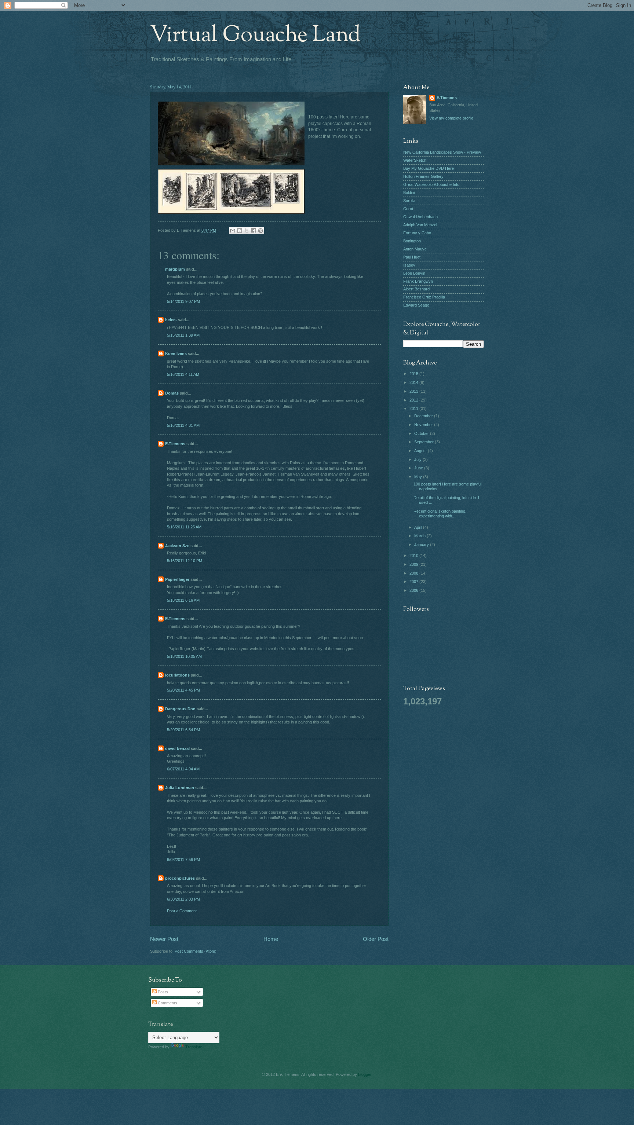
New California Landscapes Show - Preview (442, 152)
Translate (193, 1047)
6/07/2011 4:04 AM (183, 769)
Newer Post (164, 939)
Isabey (409, 265)
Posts (162, 992)
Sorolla (409, 200)
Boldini (409, 192)
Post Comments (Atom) (195, 951)
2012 (414, 400)
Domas (172, 393)
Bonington (412, 241)
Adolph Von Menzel (420, 225)
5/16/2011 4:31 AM (183, 425)
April (418, 527)
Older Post (376, 939)
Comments (167, 1003)
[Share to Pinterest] (260, 230)
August (421, 450)
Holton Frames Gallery (423, 176)
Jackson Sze (177, 545)
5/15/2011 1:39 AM (183, 335)
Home (270, 939)
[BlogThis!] (239, 230)
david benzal (177, 748)
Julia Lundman (179, 787)
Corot (408, 208)
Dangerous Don (180, 709)
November (424, 424)
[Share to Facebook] (253, 230)
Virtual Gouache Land (255, 35)
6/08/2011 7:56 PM (183, 859)
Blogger (364, 1074)
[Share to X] (246, 230)
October (422, 433)
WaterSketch (414, 160)
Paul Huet (411, 257)
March (420, 536)
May (418, 476)
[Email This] (232, 230)
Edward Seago (416, 305)
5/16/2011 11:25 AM (184, 527)
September (424, 442)
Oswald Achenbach (420, 217)
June (419, 468)
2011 (414, 408)
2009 (414, 564)
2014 (414, 382)
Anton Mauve (415, 249)
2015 (414, 373)
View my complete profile (451, 118)
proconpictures (180, 878)
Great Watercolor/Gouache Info (431, 184)
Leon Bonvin (414, 273)
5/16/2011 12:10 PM (184, 560)
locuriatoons (177, 675)
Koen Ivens (176, 353)
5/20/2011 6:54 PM (183, 730)
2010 (414, 555)
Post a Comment (182, 911)
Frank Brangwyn (418, 281)
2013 (414, 391)
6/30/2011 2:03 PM (183, 899)
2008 (414, 573)
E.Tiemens (175, 443)
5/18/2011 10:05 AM (184, 656)
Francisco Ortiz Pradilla (424, 297)
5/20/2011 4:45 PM (183, 690)
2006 (414, 590)
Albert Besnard (416, 289)
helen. (171, 320)
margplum (175, 269)
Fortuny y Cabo (417, 233)
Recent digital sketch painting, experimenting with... (439, 513)
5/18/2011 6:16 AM (183, 600)
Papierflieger (177, 579)
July (418, 459)
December (424, 416)
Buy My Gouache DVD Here (428, 168)
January (422, 544)
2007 (414, 581)
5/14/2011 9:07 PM (183, 301)
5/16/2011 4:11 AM (183, 374)
